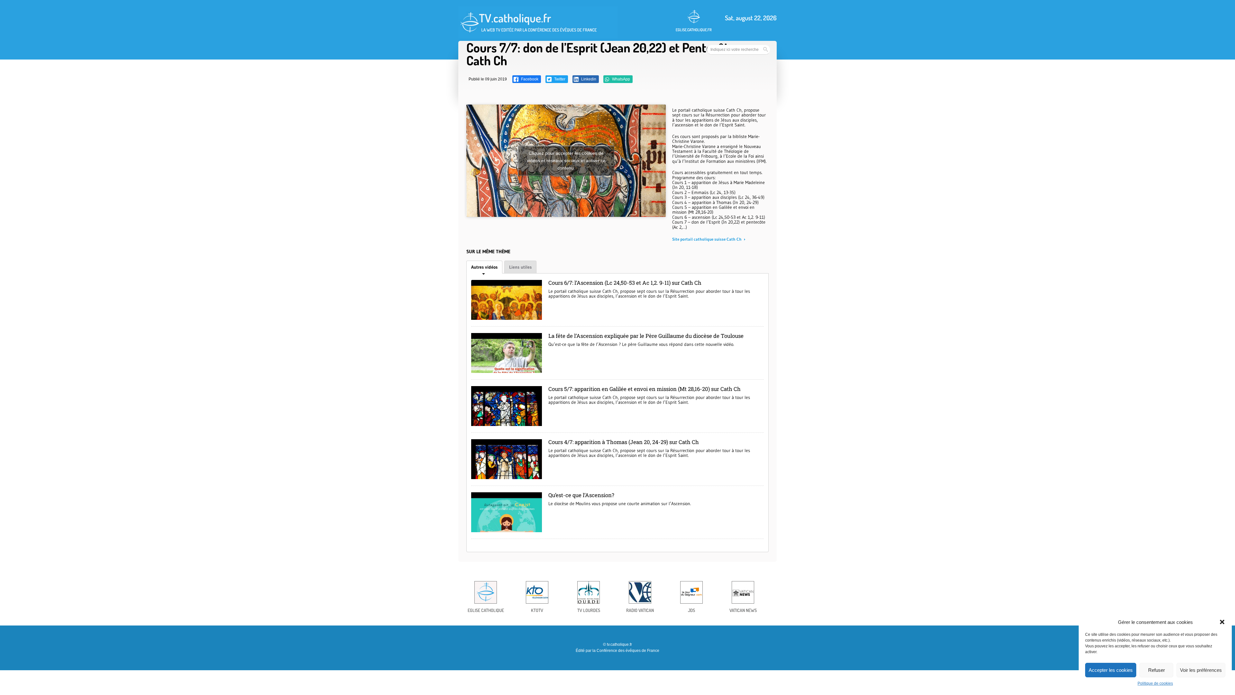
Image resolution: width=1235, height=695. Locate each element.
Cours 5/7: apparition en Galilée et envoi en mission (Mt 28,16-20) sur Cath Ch (644, 389)
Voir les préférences (1201, 670)
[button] (1222, 622)
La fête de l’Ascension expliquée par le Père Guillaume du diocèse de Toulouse (646, 335)
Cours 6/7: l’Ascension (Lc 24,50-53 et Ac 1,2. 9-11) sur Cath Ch (624, 282)
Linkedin (588, 79)
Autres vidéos (484, 267)
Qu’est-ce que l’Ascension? (581, 495)
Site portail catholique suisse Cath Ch (707, 239)
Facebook (529, 79)
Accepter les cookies (1111, 670)
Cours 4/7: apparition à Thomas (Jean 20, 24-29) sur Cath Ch (623, 442)
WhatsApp (620, 79)
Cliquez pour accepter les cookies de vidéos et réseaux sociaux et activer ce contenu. (566, 161)
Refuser (1156, 670)
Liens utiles (520, 267)
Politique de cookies (1155, 683)
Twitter (559, 79)
